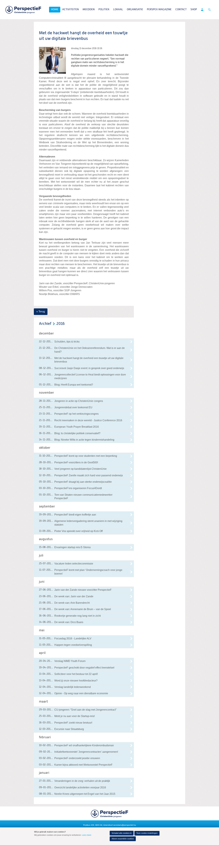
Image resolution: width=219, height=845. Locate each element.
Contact (181, 9)
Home (54, 9)
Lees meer (86, 835)
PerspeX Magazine (159, 9)
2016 (60, 324)
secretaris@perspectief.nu (124, 825)
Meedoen (89, 9)
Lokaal (118, 9)
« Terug (40, 311)
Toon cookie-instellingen (147, 833)
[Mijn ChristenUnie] (202, 9)
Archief (45, 324)
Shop (193, 9)
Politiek (103, 9)
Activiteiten (70, 9)
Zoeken (209, 9)
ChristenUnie (23, 10)
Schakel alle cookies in (122, 833)
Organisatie (135, 9)
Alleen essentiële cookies (123, 839)
